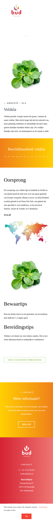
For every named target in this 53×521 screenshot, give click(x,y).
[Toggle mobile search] (43, 4)
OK (26, 516)
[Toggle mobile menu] (48, 4)
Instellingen (43, 507)
